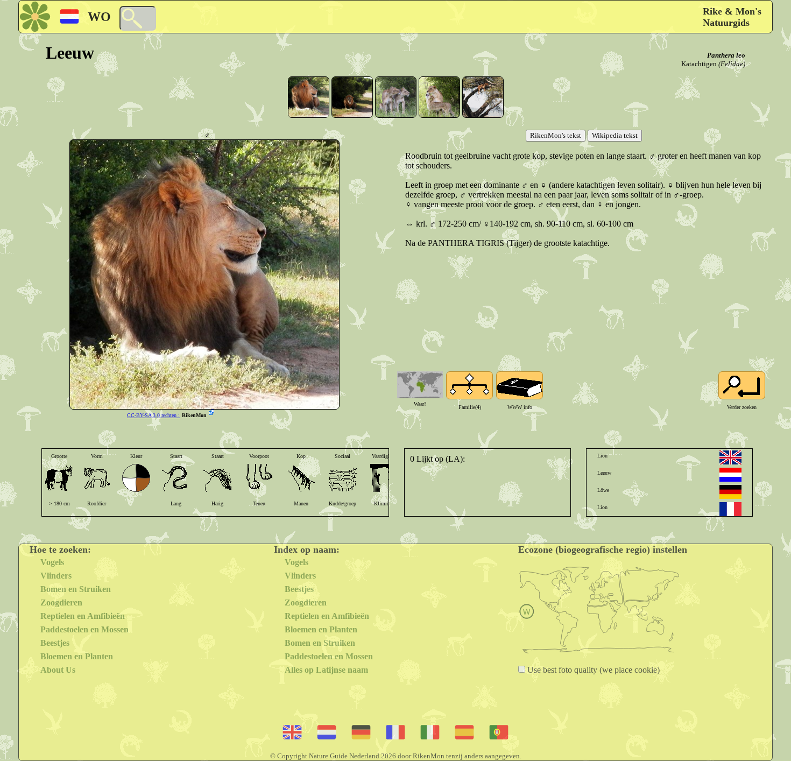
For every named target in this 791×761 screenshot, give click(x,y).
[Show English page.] (730, 457)
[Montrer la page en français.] (730, 509)
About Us (57, 669)
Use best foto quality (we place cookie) (592, 669)
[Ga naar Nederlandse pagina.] (730, 475)
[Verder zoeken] (741, 385)
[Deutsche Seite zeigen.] (730, 492)
